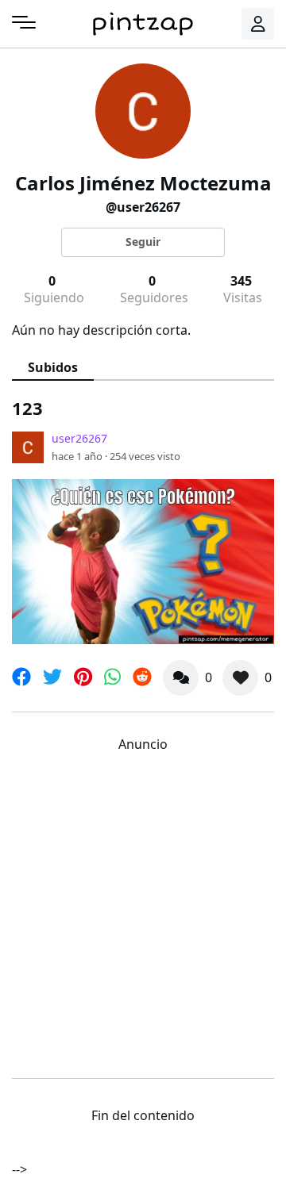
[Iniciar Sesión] (258, 24)
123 (27, 408)
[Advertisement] (143, 911)
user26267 (79, 438)
